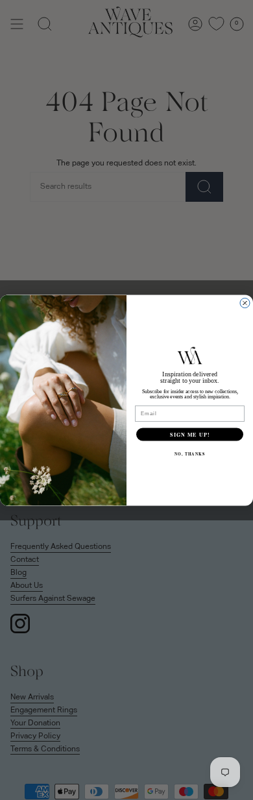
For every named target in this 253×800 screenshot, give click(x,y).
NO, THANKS (190, 454)
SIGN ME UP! (190, 434)
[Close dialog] (245, 303)
